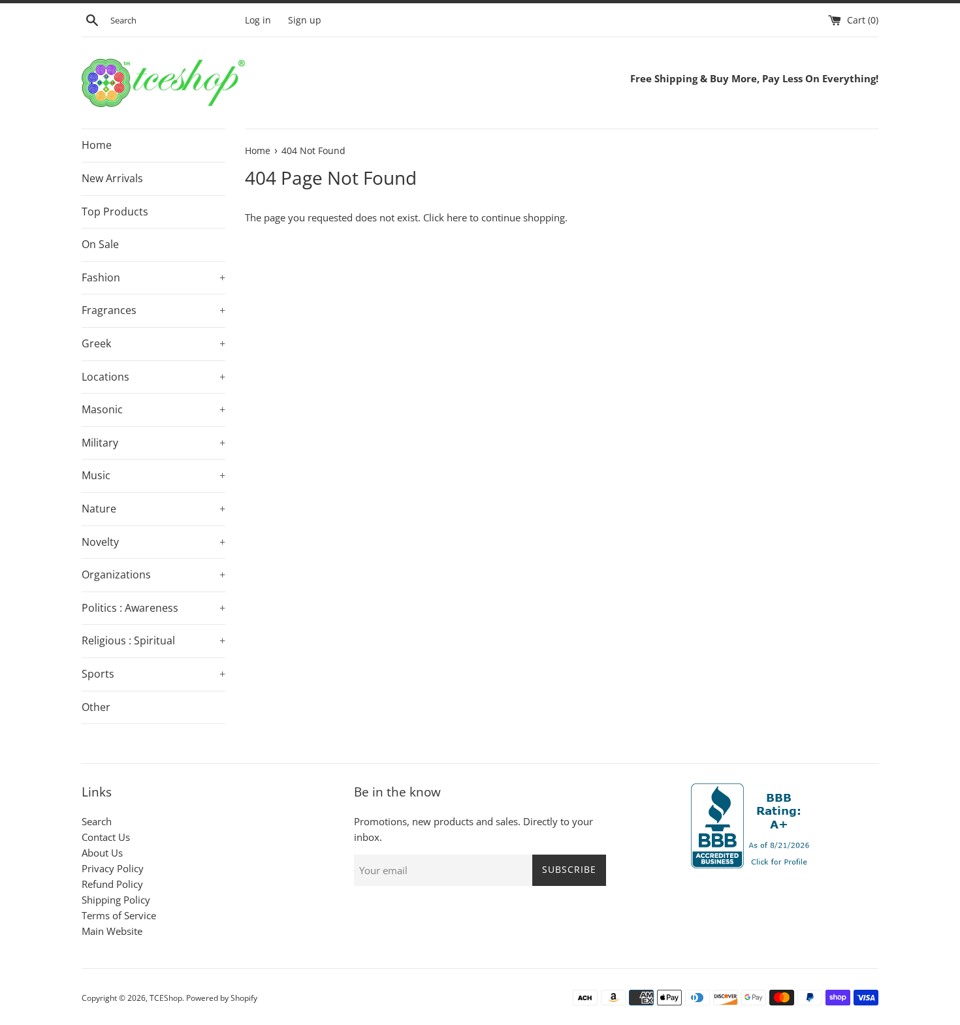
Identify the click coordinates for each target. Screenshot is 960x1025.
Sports (153, 674)
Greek (153, 343)
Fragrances (153, 310)
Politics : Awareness (153, 608)
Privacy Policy (113, 868)
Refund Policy (112, 884)
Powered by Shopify (221, 997)
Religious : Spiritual (153, 640)
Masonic (153, 409)
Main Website (112, 931)
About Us (102, 852)
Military (153, 442)
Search (97, 821)
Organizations (153, 574)
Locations (153, 377)
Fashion (153, 277)
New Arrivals (112, 178)
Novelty (153, 542)
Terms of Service (119, 915)
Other (96, 707)
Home (97, 145)
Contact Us (106, 837)
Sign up (304, 20)
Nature (153, 508)
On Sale (100, 244)
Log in (258, 20)
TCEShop (166, 997)
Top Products (115, 211)
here (457, 217)
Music (153, 475)
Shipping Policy (116, 899)
